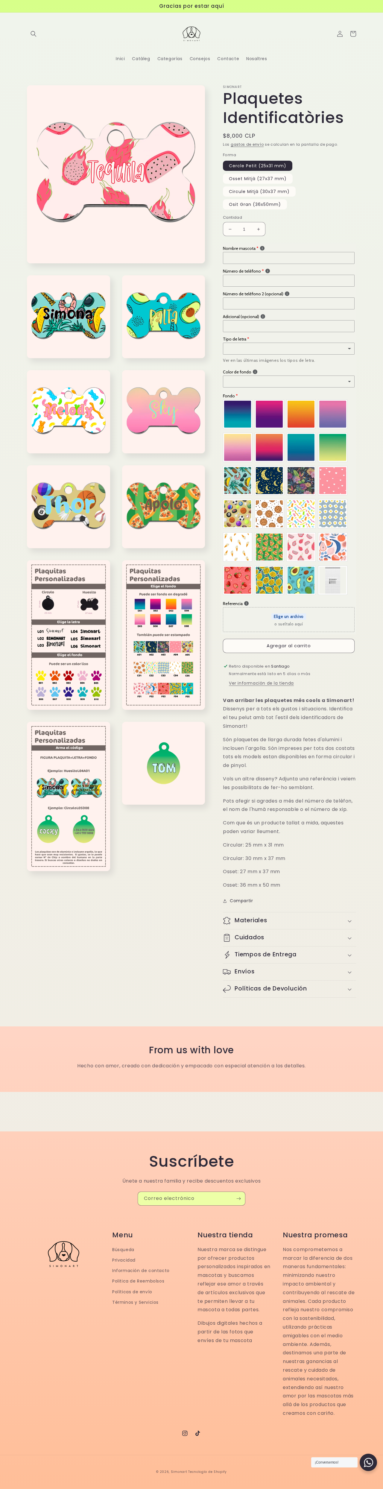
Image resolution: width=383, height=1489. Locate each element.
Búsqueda (123, 1250)
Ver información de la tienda (261, 683)
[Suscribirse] (238, 1199)
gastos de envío (247, 144)
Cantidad (232, 217)
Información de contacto (141, 1271)
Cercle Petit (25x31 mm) (257, 166)
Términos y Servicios (135, 1302)
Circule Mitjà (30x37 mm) (259, 192)
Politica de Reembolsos (138, 1281)
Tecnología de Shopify (207, 1472)
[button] (33, 33)
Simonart (179, 1472)
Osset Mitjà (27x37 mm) (258, 179)
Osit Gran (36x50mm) (255, 204)
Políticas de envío (132, 1292)
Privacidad (124, 1260)
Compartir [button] (241, 901)
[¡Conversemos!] (368, 1462)
